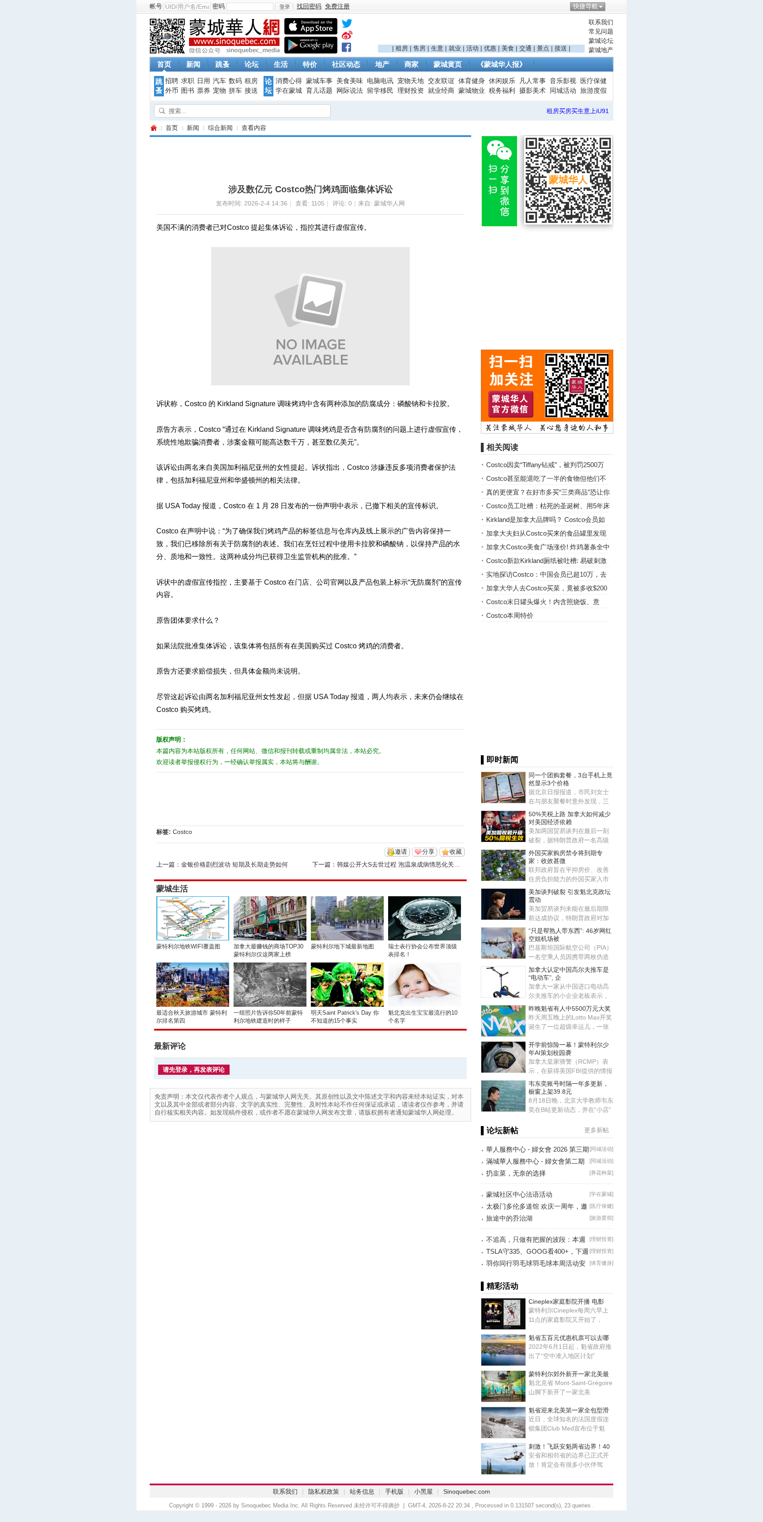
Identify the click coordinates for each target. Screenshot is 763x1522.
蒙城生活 (172, 888)
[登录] (284, 7)
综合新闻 (220, 127)
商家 (411, 64)
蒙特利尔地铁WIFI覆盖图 (188, 946)
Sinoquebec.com (466, 1491)
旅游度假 (593, 90)
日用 (203, 80)
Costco (182, 831)
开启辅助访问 (611, 6)
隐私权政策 (323, 1491)
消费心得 (289, 80)
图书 (187, 90)
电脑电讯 (380, 80)
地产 (382, 64)
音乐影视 (563, 80)
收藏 (455, 851)
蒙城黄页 (448, 64)
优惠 (490, 48)
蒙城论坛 (601, 40)
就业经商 (441, 90)
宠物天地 (410, 80)
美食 (508, 48)
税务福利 (502, 90)
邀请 (401, 851)
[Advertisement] (481, 31)
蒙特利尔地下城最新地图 (342, 946)
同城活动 (563, 90)
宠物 (219, 90)
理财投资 (410, 90)
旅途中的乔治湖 (509, 1218)
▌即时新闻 (499, 759)
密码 (218, 6)
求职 (187, 80)
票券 (203, 90)
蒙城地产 (601, 49)
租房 (402, 48)
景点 (543, 48)
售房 (419, 48)
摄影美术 (532, 90)
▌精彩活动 (499, 1286)
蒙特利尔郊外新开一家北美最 (569, 1373)
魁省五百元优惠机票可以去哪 (569, 1337)
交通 (525, 48)
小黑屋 (423, 1491)
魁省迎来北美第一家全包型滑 (569, 1410)
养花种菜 (601, 1173)
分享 (428, 851)
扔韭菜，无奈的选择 (516, 1173)
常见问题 (601, 31)
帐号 (156, 6)
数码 (235, 80)
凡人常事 (532, 80)
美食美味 (349, 80)
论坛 (252, 64)
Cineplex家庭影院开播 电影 (566, 1301)
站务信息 (362, 1491)
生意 (437, 48)
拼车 (235, 90)
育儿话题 (319, 90)
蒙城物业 (471, 90)
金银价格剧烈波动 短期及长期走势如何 (234, 864)
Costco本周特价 (509, 615)
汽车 (219, 80)
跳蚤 (222, 64)
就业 (455, 48)
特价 (310, 64)
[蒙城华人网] (216, 51)
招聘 (171, 80)
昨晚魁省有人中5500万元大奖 (570, 1008)
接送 (561, 48)
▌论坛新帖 (499, 1130)
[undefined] (347, 25)
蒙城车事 (319, 80)
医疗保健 (593, 80)
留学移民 (380, 90)
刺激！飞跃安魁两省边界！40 (569, 1446)
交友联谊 (441, 80)
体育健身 (471, 80)
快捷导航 (585, 6)
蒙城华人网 (153, 128)
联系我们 (601, 22)
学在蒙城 (289, 90)
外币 (171, 90)
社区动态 (346, 64)
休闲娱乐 (502, 80)
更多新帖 (596, 1130)
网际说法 (349, 90)
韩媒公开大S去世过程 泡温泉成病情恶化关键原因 (404, 864)
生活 (281, 64)
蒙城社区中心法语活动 (519, 1194)
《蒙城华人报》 (501, 64)
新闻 (193, 64)
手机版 (394, 1491)
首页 (164, 64)
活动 (472, 48)
